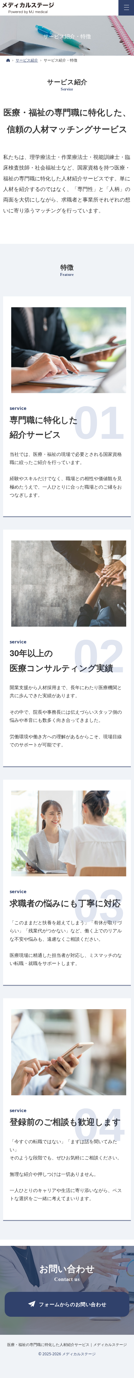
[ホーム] (8, 60)
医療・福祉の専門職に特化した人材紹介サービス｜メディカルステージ (67, 1344)
